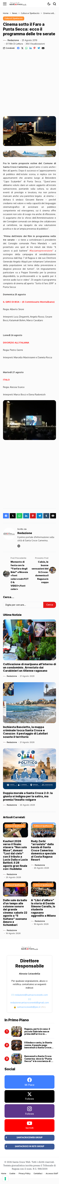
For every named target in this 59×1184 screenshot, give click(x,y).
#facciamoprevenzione (40, 250)
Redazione (13, 40)
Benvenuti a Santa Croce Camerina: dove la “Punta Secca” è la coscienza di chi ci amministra (39, 1060)
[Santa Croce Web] (18, 3)
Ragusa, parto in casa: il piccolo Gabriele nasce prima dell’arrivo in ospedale (37, 1033)
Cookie (12, 1173)
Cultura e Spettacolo (30, 13)
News (14, 13)
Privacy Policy (24, 1173)
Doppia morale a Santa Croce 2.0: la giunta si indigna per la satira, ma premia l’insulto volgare (28, 796)
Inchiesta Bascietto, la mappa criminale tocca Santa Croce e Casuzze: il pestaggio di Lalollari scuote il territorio (25, 731)
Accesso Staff (52, 1173)
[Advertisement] (29, 80)
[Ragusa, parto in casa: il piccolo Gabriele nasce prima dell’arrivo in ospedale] (16, 1031)
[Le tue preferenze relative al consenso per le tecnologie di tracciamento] (5, 1179)
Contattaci (38, 1173)
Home (5, 13)
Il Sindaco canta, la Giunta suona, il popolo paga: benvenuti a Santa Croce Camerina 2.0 (38, 1046)
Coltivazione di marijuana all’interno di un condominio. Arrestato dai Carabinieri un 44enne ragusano (29, 667)
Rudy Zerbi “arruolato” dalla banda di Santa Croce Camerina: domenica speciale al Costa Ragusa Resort (43, 850)
